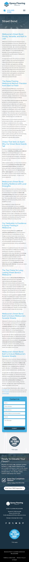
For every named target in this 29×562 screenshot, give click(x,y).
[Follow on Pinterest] (23, 523)
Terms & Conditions (9, 557)
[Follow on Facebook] (6, 523)
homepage (6, 391)
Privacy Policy (21, 557)
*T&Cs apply (14, 449)
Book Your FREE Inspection (13, 488)
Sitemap (14, 560)
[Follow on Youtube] (16, 523)
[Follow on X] (12, 523)
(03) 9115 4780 (10, 11)
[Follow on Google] (19, 523)
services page (5, 393)
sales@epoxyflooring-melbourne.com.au (16, 515)
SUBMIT (14, 428)
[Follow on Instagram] (9, 523)
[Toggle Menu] (24, 10)
